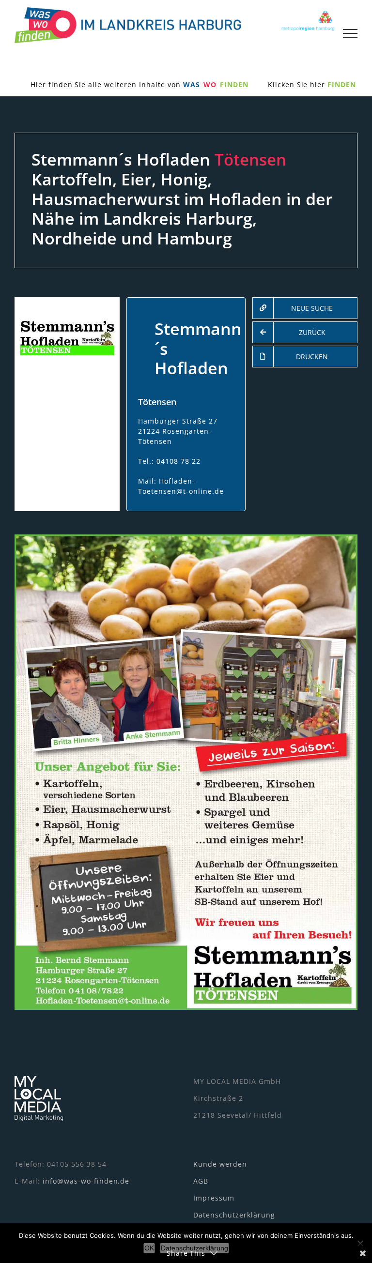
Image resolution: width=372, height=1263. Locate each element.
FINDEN (341, 84)
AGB (200, 1181)
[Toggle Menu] (350, 33)
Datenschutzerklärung (234, 1214)
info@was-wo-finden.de (86, 1181)
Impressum (213, 1197)
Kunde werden (220, 1164)
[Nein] (360, 1243)
